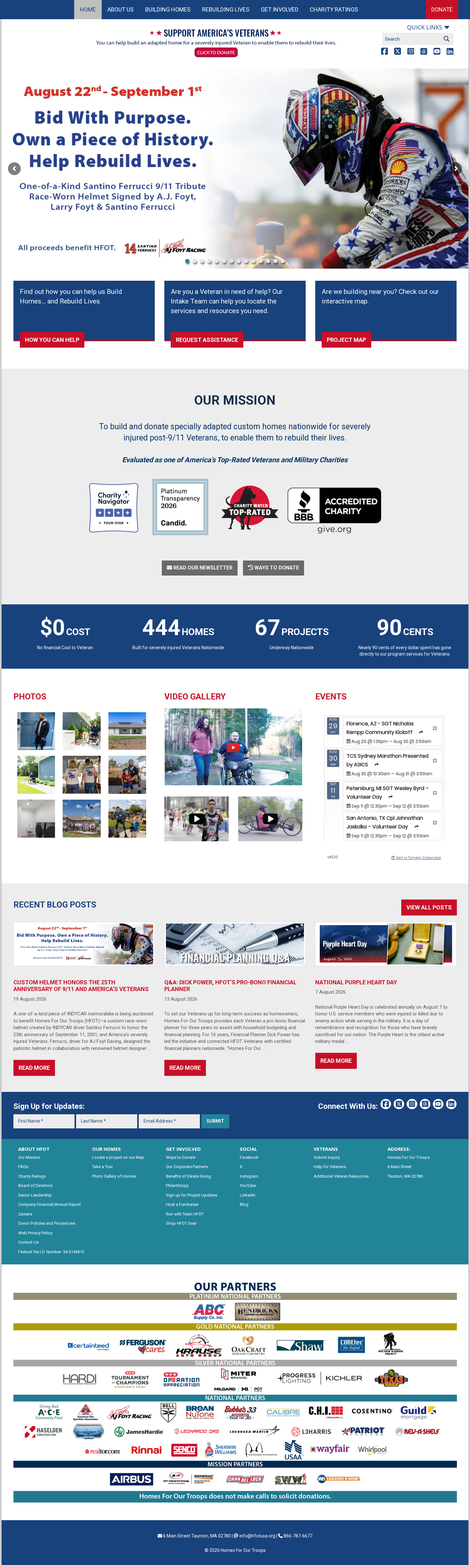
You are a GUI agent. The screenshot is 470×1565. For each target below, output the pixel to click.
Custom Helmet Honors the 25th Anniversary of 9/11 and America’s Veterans (81, 986)
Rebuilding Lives (225, 9)
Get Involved (279, 9)
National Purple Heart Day (356, 982)
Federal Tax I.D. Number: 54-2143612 (51, 1251)
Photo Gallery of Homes (114, 1176)
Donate (442, 9)
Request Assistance (207, 339)
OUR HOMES (106, 1149)
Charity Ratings (334, 9)
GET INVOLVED (183, 1149)
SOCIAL (248, 1149)
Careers (25, 1214)
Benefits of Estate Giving (188, 1176)
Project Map (346, 339)
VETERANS (326, 1149)
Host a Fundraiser (182, 1204)
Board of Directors (35, 1185)
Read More (34, 1067)
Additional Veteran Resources (341, 1176)
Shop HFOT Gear (181, 1223)
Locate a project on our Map (118, 1157)
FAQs (23, 1166)
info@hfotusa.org (257, 1535)
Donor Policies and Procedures (46, 1223)
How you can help (52, 339)
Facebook (249, 1157)
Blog (244, 1204)
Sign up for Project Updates (191, 1195)
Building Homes (168, 9)
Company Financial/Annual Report (49, 1204)
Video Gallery (195, 696)
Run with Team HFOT (185, 1214)
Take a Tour (102, 1166)
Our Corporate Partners (187, 1166)
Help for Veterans (330, 1166)
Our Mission (29, 1157)
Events (331, 696)
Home (88, 9)
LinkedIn (247, 1195)
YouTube (248, 1185)
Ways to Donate (180, 1157)
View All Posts (429, 907)
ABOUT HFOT (34, 1149)
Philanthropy (177, 1185)
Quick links (424, 27)
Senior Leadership (35, 1195)
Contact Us (28, 1242)
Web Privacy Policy (35, 1232)
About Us (120, 9)
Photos (29, 696)
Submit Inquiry (327, 1157)
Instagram (249, 1176)
